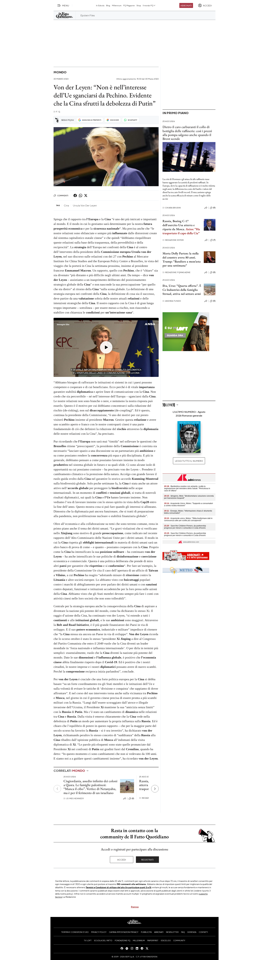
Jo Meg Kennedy (74, 798)
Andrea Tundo (172, 301)
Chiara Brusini (172, 208)
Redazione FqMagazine (176, 272)
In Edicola (100, 5)
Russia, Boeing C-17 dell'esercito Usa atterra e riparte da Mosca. (179, 225)
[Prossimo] (155, 788)
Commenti (62, 195)
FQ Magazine (129, 5)
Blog (108, 5)
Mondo (60, 72)
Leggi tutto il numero (189, 460)
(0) (214, 208)
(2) (133, 798)
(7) (214, 240)
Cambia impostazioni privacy (123, 932)
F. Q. (57, 112)
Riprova (135, 906)
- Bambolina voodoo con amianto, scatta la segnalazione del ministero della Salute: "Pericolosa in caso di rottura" (187, 488)
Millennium (116, 5)
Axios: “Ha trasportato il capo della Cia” (181, 231)
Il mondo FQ (148, 5)
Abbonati (186, 5)
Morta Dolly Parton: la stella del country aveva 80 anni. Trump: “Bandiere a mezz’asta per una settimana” (182, 259)
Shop (139, 5)
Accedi (121, 859)
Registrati (147, 859)
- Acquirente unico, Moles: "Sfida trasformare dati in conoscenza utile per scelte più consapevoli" (188, 519)
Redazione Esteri (173, 240)
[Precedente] (57, 788)
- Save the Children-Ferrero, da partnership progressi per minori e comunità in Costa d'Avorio (185, 527)
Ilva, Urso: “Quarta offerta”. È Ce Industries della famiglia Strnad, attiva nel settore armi (182, 290)
